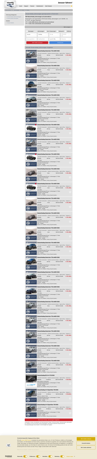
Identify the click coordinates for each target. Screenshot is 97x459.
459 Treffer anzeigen (37, 42)
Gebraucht (61, 31)
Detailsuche (60, 42)
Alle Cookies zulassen (86, 438)
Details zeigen (70, 456)
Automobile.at (8, 10)
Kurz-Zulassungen (51, 31)
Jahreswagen (16, 10)
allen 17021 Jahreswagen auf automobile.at (40, 23)
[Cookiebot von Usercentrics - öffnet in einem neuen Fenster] (8, 456)
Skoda (22, 10)
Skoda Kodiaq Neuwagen (12, 18)
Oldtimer (69, 31)
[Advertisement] (83, 20)
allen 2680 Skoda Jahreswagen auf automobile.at (41, 22)
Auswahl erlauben (86, 443)
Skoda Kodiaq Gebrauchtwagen (14, 16)
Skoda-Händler (10, 22)
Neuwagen (30, 31)
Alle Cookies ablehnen (86, 447)
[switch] (38, 456)
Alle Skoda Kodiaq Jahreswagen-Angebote (48, 419)
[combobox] (61, 35)
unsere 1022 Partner (26, 440)
